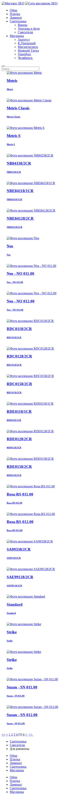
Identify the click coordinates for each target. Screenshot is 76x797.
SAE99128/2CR (20, 577)
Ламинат (16, 17)
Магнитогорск (28, 47)
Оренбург (24, 54)
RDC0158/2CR (19, 384)
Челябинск (25, 58)
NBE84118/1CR (20, 191)
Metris (12, 80)
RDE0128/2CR (19, 439)
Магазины (17, 36)
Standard (14, 604)
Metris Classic (18, 108)
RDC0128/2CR (19, 356)
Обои (13, 10)
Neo (10, 246)
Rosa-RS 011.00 (20, 494)
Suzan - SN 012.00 (22, 715)
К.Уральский (27, 43)
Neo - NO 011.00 (20, 273)
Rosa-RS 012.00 (20, 522)
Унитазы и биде (29, 28)
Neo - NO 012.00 (20, 301)
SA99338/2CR (19, 549)
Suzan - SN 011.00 (22, 687)
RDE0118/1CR (19, 411)
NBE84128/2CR (20, 218)
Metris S (13, 136)
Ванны (22, 25)
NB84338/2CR (19, 163)
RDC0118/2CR (19, 329)
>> (31, 734)
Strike (12, 632)
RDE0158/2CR (19, 466)
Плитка (15, 14)
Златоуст (24, 39)
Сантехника (18, 21)
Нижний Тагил (28, 50)
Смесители (25, 32)
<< (3, 734)
